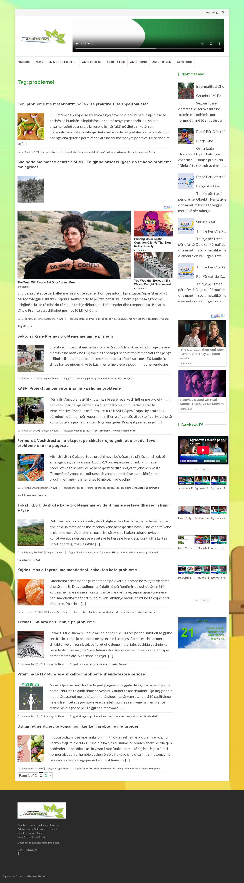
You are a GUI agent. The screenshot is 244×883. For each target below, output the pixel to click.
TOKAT (36, 559)
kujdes (93, 612)
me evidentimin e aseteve (130, 552)
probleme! (130, 152)
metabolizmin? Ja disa (100, 152)
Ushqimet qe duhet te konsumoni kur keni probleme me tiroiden (79, 726)
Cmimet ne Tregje (61, 62)
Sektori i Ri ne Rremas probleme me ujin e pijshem (65, 336)
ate (75, 152)
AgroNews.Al (10, 876)
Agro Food (184, 62)
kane (105, 552)
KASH (90, 430)
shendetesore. (122, 716)
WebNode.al (40, 876)
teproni (152, 612)
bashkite (82, 552)
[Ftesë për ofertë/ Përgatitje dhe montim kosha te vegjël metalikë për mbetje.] (186, 182)
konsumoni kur (108, 768)
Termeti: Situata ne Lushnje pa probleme (56, 622)
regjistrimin (24, 559)
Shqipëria (23, 326)
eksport (81, 487)
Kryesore (24, 62)
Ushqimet (154, 768)
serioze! (108, 716)
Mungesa (84, 716)
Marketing (212, 12)
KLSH (112, 552)
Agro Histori (116, 62)
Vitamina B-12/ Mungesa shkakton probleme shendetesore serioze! (82, 674)
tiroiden (143, 768)
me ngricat (135, 318)
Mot (144, 318)
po (118, 487)
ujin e (130, 378)
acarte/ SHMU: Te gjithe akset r (95, 318)
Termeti (123, 664)
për (97, 430)
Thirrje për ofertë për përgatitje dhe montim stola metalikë (211, 273)
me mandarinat (106, 612)
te (30, 326)
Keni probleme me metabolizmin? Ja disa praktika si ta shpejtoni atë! (83, 104)
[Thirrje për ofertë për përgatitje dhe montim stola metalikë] (186, 273)
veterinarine (128, 430)
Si (150, 152)
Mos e (119, 612)
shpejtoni (142, 152)
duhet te (88, 768)
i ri (74, 378)
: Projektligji (79, 430)
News (39, 62)
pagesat (111, 487)
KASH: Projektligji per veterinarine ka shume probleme (69, 388)
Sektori (122, 378)
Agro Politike (91, 62)
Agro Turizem (161, 62)
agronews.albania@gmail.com (41, 842)
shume (116, 430)
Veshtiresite (39, 495)
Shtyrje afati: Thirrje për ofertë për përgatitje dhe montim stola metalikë (211, 228)
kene (120, 318)
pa (94, 664)
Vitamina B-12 (151, 716)
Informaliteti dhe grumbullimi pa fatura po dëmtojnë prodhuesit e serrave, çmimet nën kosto (210, 92)
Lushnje (83, 664)
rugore (164, 318)
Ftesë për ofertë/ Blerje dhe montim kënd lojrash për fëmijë (211, 137)
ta (153, 152)
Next (205, 469)
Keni (80, 152)
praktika (118, 152)
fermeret (92, 487)
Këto (85, 612)
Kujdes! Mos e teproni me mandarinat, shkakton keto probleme (77, 570)
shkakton (141, 612)
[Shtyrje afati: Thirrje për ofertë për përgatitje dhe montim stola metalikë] (186, 227)
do (115, 318)
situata (113, 664)
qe (136, 768)
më (85, 152)
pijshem (89, 378)
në (82, 378)
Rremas (112, 378)
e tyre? (97, 552)
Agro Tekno (138, 62)
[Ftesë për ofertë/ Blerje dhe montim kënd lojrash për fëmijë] (186, 137)
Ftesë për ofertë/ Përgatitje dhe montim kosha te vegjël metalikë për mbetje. (210, 182)
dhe (73, 487)
